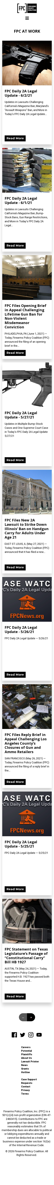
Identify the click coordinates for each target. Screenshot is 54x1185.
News (24, 1065)
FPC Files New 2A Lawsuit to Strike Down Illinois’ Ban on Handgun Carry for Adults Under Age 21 (27, 529)
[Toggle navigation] (27, 18)
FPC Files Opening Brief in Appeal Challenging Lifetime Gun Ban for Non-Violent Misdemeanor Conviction (25, 316)
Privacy (25, 1090)
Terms (25, 1093)
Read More (15, 138)
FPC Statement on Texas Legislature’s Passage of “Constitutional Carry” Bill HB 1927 (26, 955)
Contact (25, 1086)
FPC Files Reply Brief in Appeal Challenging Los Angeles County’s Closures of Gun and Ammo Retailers (26, 743)
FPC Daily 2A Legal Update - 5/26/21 (21, 629)
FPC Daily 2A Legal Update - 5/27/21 (21, 415)
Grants (25, 1068)
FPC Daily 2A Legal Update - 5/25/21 (21, 844)
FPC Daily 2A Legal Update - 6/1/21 (21, 200)
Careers (25, 1047)
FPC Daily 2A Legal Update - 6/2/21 (21, 93)
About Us (26, 1058)
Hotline (25, 1072)
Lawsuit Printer (30, 1061)
